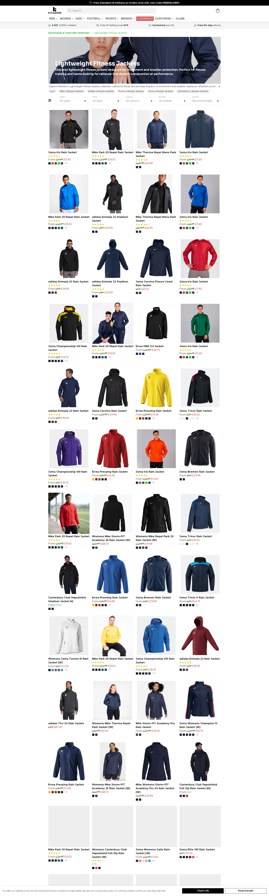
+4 (153, 861)
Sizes (95, 96)
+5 (197, 857)
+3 (65, 163)
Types (62, 96)
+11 (66, 361)
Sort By (195, 96)
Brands (162, 96)
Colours (129, 96)
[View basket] (218, 10)
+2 (109, 163)
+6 (197, 418)
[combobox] (72, 101)
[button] (85, 101)
